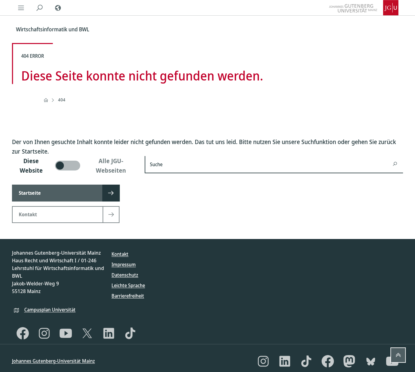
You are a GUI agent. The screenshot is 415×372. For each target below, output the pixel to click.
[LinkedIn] (109, 333)
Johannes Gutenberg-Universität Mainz (53, 361)
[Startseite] (45, 100)
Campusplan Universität (50, 309)
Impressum (124, 264)
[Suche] (39, 7)
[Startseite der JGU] (363, 7)
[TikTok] (130, 333)
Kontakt (120, 254)
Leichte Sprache (128, 285)
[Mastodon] (349, 361)
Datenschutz (125, 275)
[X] (87, 333)
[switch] (75, 165)
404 (61, 100)
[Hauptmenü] (21, 7)
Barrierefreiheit (128, 295)
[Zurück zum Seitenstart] (398, 355)
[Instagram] (44, 333)
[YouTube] (66, 333)
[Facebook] (23, 333)
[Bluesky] (371, 361)
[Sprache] (58, 7)
